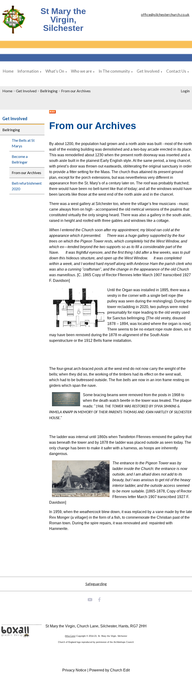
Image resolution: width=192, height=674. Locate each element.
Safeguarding (96, 583)
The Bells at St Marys (23, 143)
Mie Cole (70, 636)
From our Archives (76, 91)
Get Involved (148, 71)
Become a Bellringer (20, 159)
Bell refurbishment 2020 (27, 186)
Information (28, 71)
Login (185, 91)
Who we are (81, 71)
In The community (114, 71)
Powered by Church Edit (109, 670)
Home (8, 71)
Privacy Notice (74, 670)
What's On (54, 71)
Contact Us (176, 71)
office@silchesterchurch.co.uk (165, 14)
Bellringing (49, 91)
